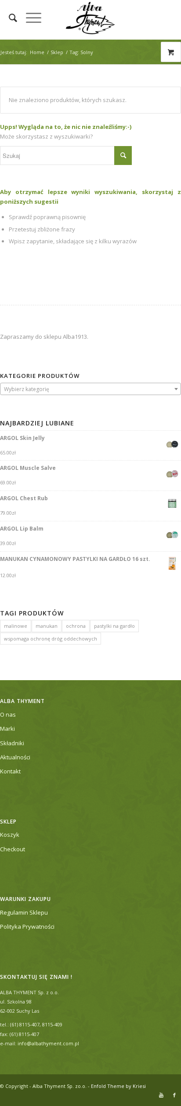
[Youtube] (161, 1095)
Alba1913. (75, 337)
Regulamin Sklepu (24, 912)
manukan (47, 626)
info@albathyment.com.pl (48, 1043)
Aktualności (15, 757)
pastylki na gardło (114, 626)
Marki (7, 728)
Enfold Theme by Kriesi (118, 1086)
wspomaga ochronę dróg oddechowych (50, 638)
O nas (8, 714)
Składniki (12, 743)
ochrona (76, 626)
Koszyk (9, 835)
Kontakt (10, 771)
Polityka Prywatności (27, 926)
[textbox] (90, 389)
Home (37, 52)
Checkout (12, 849)
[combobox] (90, 389)
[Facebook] (174, 1095)
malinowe (15, 626)
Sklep (57, 52)
